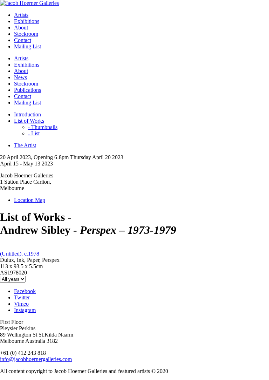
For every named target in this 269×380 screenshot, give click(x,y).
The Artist (25, 145)
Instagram (25, 310)
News (20, 77)
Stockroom (26, 34)
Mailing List (27, 46)
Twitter (22, 297)
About (21, 27)
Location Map (29, 200)
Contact (22, 40)
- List (34, 133)
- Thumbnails (42, 127)
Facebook (25, 291)
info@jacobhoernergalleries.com (36, 359)
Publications (27, 90)
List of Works (29, 121)
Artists (21, 15)
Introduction (27, 114)
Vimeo (21, 304)
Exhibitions (26, 21)
